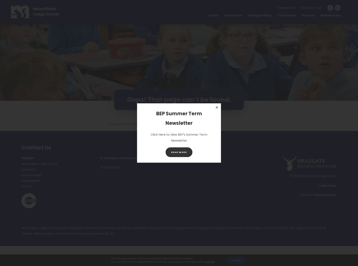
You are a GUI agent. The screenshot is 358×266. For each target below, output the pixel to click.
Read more (181, 154)
